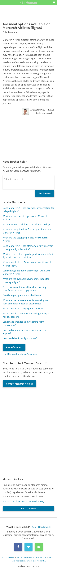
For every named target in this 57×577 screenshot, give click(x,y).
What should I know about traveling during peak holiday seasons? (28, 315)
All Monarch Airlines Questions (21, 354)
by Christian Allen (45, 112)
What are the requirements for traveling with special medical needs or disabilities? (26, 302)
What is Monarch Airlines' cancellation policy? (26, 224)
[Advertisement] (28, 137)
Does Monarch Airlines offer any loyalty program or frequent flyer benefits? (28, 247)
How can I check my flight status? (20, 338)
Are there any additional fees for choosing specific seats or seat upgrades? (24, 289)
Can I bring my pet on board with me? (22, 295)
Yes (34, 526)
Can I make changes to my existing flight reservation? (23, 323)
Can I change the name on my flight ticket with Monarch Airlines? (26, 272)
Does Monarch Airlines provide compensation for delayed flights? (28, 209)
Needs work (44, 526)
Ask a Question (14, 347)
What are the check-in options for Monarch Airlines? (25, 218)
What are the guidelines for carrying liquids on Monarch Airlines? (27, 231)
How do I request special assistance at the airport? (24, 331)
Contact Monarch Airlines (19, 383)
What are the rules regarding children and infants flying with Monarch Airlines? (28, 256)
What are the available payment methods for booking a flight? (26, 280)
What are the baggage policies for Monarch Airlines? (25, 239)
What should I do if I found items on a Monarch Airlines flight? (27, 264)
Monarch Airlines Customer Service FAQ (23, 501)
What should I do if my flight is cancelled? (24, 308)
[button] (54, 2)
